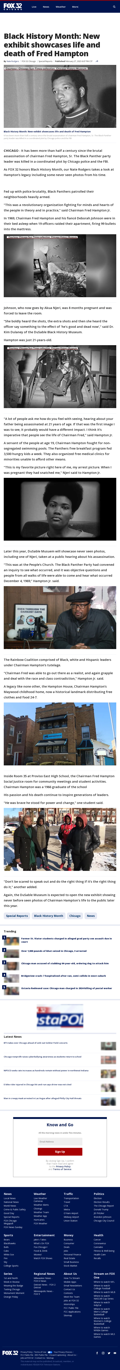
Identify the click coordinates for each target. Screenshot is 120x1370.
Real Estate (69, 1258)
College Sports (11, 1265)
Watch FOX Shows (43, 1258)
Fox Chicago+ (41, 1247)
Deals (67, 1247)
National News (11, 1202)
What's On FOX (41, 1243)
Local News (10, 1198)
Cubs (6, 1250)
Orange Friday (11, 1296)
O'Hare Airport (71, 1213)
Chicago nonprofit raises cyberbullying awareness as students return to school (42, 1056)
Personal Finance (72, 1254)
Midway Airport (71, 1216)
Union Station (71, 1220)
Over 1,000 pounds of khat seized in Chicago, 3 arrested (54, 950)
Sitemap (68, 1315)
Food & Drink (40, 1250)
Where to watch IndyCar (102, 1304)
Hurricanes (39, 1219)
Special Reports (45, 61)
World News (10, 1205)
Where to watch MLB (104, 1292)
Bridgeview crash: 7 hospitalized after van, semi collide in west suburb (63, 975)
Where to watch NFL (104, 1281)
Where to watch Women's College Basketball (102, 1321)
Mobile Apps (70, 1281)
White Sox (9, 1254)
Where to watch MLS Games (104, 1335)
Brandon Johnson (102, 1216)
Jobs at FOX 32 (71, 1300)
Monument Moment (14, 1293)
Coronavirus (100, 1243)
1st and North (11, 1278)
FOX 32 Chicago (29, 61)
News (91, 916)
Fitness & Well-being (104, 1250)
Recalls (97, 1258)
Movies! (38, 1254)
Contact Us (69, 1289)
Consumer (69, 1243)
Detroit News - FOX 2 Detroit (44, 1286)
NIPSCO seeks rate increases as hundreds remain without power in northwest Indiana (46, 1070)
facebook (97, 1353)
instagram (103, 1353)
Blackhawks (10, 1243)
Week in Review (12, 1281)
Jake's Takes (40, 1239)
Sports (8, 1235)
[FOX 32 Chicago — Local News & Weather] (14, 6)
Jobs (66, 1250)
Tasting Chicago (12, 1289)
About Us (70, 1274)
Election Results (102, 1202)
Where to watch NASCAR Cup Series (104, 1297)
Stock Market (70, 1265)
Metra (67, 1209)
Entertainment (44, 1235)
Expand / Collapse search (114, 6)
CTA (66, 1205)
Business (68, 1239)
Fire (6, 1258)
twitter (109, 1353)
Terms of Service (62, 1169)
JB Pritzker (99, 1213)
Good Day (9, 1213)
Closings (38, 1208)
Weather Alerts (41, 1204)
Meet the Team (72, 1296)
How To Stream (72, 1278)
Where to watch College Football (102, 1287)
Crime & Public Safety (15, 1209)
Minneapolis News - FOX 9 (44, 1292)
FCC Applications (72, 1311)
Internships (69, 1304)
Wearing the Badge (13, 1285)
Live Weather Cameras (40, 1200)
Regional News (44, 1274)
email (115, 1353)
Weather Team (41, 1212)
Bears (7, 1239)
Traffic (68, 1194)
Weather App (40, 1215)
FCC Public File (71, 1307)
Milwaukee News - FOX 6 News (43, 1279)
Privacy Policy (63, 1166)
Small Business (71, 1261)
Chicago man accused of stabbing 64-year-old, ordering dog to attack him (65, 963)
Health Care (100, 1254)
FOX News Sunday (13, 1227)
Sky (5, 1261)
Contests (68, 1293)
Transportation (71, 1198)
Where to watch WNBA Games (102, 1329)
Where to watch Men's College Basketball (102, 1311)
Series (8, 1274)
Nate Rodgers (13, 61)
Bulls (6, 1247)
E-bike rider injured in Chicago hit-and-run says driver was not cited (37, 1084)
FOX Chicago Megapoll (10, 1222)
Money (68, 1235)
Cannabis (98, 1247)
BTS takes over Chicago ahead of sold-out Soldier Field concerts (36, 1042)
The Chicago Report (104, 1205)
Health (98, 1235)
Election (98, 1198)
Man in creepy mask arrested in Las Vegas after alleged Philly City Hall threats (42, 1098)
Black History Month (48, 916)
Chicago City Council (104, 1220)
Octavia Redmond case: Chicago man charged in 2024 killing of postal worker (66, 988)
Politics (99, 1194)
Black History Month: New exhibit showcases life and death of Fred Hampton (47, 131)
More (75, 6)
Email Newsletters (73, 1285)
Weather (40, 1194)
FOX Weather (40, 1223)
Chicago (75, 916)
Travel (67, 1202)
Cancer (97, 1239)
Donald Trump (101, 1209)
